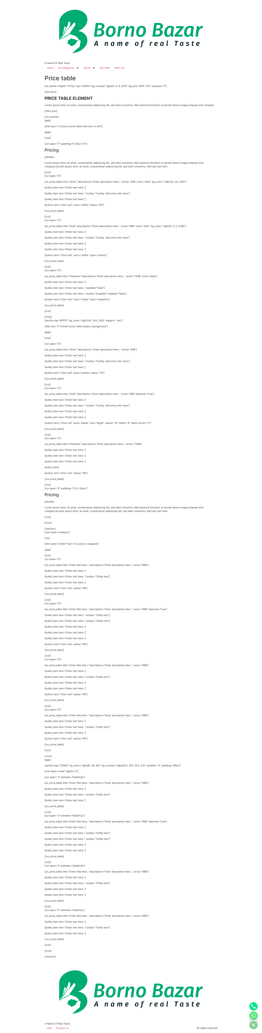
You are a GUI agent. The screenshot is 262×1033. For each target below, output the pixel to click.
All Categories (66, 67)
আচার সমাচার (104, 67)
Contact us (62, 1028)
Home (50, 67)
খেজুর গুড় (87, 67)
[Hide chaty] (253, 1025)
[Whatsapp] (253, 1016)
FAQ (49, 1028)
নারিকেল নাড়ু (119, 67)
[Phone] (253, 1006)
